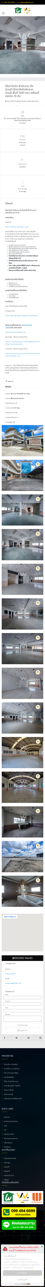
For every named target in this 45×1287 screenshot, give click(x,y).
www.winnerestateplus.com (15, 332)
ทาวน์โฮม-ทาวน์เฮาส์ (12, 1069)
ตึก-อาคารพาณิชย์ (11, 1073)
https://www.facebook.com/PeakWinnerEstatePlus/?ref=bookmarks (22, 342)
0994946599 (10, 974)
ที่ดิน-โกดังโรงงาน (11, 1081)
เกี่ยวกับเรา (8, 1143)
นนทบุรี (6, 1167)
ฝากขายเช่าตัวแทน (11, 1121)
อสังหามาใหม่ (9, 1134)
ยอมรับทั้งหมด (22, 1273)
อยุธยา (6, 1180)
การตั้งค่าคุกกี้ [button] (22, 1279)
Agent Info (23, 1030)
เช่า (5, 1130)
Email (6, 1008)
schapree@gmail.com (13, 983)
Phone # (7, 1001)
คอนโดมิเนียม (9, 1077)
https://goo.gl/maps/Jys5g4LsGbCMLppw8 (21, 315)
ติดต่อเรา (7, 1147)
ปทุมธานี (7, 1171)
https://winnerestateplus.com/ (16, 227)
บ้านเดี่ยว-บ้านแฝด (11, 1064)
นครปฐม (7, 1163)
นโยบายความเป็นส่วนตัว (13, 1098)
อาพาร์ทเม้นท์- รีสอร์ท (12, 1086)
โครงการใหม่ (9, 1090)
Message (7, 1014)
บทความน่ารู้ (8, 1094)
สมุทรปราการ (9, 1175)
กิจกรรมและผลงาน (11, 1138)
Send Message (22, 1025)
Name (6, 994)
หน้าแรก (7, 1117)
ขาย (5, 1126)
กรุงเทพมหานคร (10, 1158)
